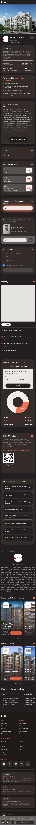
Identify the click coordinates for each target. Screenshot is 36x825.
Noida (21, 749)
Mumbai (22, 741)
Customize (18, 385)
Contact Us (4, 726)
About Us (4, 723)
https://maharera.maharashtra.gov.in (18, 450)
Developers (22, 723)
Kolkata (3, 741)
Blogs (21, 726)
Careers (3, 728)
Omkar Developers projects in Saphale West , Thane (11, 699)
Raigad (22, 752)
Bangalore (4, 749)
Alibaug (22, 746)
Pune (21, 744)
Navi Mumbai (4, 744)
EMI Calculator (23, 731)
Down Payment (22, 377)
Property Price (8, 377)
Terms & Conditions (6, 731)
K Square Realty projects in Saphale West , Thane (10, 703)
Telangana (4, 754)
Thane (3, 746)
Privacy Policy (5, 734)
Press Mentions (23, 728)
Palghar (3, 752)
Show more (6, 707)
